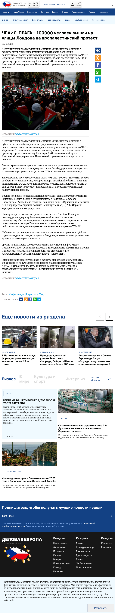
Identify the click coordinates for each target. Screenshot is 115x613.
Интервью (103, 12)
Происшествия (78, 12)
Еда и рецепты (54, 20)
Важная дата (37, 20)
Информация (17, 294)
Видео (67, 20)
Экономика (32, 12)
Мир (41, 294)
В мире (65, 12)
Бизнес (5, 20)
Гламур (92, 12)
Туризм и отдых (12, 471)
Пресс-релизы (98, 20)
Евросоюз (32, 294)
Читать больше (95, 379)
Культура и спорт (20, 20)
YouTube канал (81, 20)
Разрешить (100, 607)
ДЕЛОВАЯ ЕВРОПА (22, 539)
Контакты (106, 543)
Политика (44, 12)
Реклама (106, 547)
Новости (5, 12)
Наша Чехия (18, 12)
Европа (55, 12)
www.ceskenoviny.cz (27, 134)
